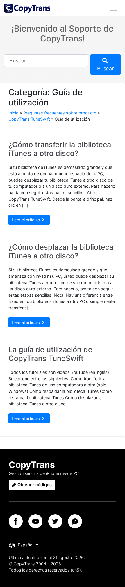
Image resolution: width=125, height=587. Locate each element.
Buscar (105, 68)
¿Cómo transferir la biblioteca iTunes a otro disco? (59, 149)
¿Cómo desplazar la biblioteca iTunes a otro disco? (60, 251)
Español (26, 544)
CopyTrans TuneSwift (29, 119)
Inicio (13, 112)
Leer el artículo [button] (26, 219)
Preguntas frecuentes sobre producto (60, 112)
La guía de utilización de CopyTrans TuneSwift (50, 354)
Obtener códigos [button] (34, 484)
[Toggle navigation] (113, 8)
